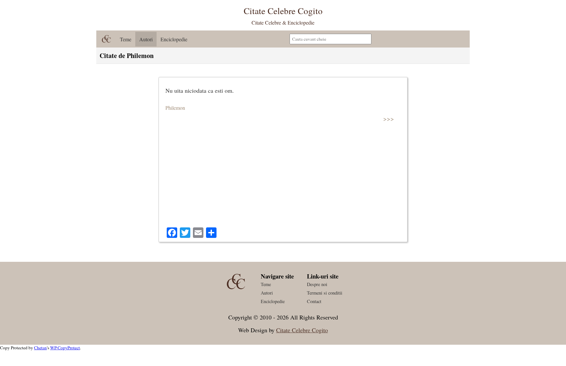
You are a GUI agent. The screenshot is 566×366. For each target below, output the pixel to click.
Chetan (40, 348)
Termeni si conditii (324, 293)
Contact (314, 301)
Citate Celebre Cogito (302, 330)
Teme (125, 39)
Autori (146, 39)
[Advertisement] (283, 178)
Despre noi (317, 284)
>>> (388, 118)
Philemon (175, 107)
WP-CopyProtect (65, 348)
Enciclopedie (173, 39)
